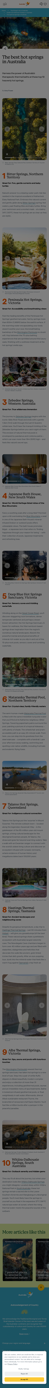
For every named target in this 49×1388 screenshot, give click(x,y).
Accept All (24, 1379)
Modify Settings (23, 1369)
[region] (24, 1367)
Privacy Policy (12, 1364)
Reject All (24, 1374)
